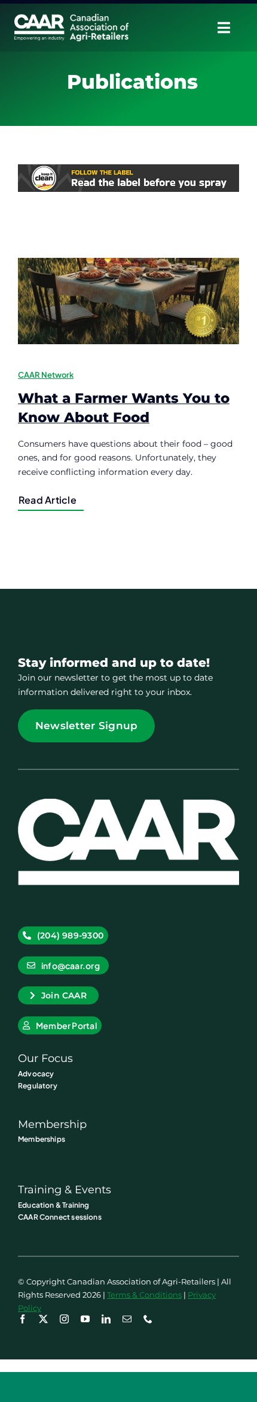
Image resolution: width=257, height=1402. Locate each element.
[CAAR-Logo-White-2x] (71, 18)
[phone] (147, 1318)
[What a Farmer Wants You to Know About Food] (128, 301)
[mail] (127, 1318)
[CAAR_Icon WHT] (128, 803)
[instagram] (64, 1318)
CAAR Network (46, 375)
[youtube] (85, 1318)
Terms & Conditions (144, 1294)
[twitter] (43, 1318)
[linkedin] (106, 1318)
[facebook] (22, 1318)
